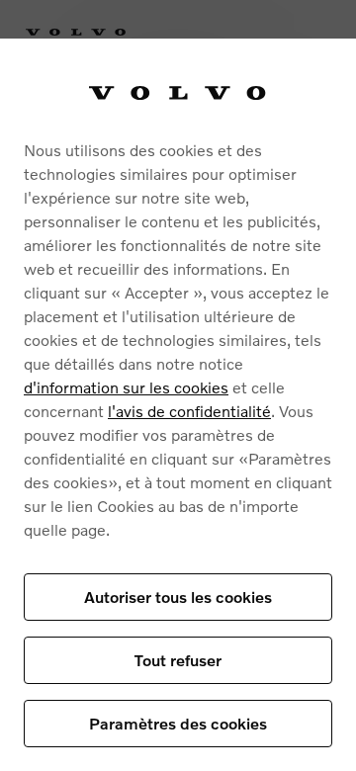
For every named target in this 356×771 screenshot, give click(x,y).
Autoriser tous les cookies (178, 596)
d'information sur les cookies (126, 387)
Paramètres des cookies (178, 723)
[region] (178, 405)
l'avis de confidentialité (189, 410)
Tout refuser (178, 659)
